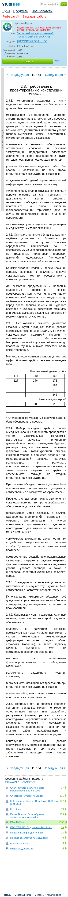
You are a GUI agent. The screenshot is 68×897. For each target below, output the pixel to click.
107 (62, 801)
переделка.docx (19, 843)
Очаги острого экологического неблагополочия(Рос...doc (27, 789)
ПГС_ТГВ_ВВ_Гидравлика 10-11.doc (31, 827)
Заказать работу (34, 16)
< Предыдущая (18, 75)
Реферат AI (10, 16)
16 (62, 827)
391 (62, 795)
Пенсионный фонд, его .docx (26, 832)
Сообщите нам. (43, 30)
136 (62, 814)
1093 (61, 822)
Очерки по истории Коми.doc (26, 795)
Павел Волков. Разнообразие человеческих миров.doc (27, 815)
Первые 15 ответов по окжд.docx (29, 837)
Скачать (27, 61)
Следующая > (55, 75)
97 (62, 787)
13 (62, 832)
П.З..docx (15, 809)
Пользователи (42, 11)
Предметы (20, 11)
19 (62, 809)
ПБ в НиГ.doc (17, 822)
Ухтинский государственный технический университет (35, 35)
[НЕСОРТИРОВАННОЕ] (32, 41)
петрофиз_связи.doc (22, 848)
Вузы (6, 11)
